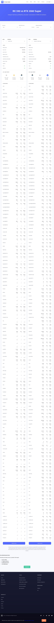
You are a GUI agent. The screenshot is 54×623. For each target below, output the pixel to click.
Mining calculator (22, 578)
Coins (27, 2)
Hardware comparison (41, 582)
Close (44, 620)
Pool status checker (22, 584)
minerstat (6, 2)
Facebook (44, 616)
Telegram (46, 616)
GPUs (31, 2)
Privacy (2, 608)
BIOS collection (21, 588)
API (37, 590)
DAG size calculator (22, 586)
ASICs (35, 2)
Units (3, 39)
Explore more (14, 543)
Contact (43, 2)
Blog (2, 599)
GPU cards (39, 580)
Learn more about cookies (29, 620)
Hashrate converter (22, 580)
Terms (2, 606)
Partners (2, 601)
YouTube (49, 616)
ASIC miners (39, 578)
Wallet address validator (23, 582)
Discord (52, 616)
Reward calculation (39, 25)
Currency (3, 25)
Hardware (9, 39)
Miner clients (3, 582)
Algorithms (3, 580)
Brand (2, 603)
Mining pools (3, 584)
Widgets (38, 588)
